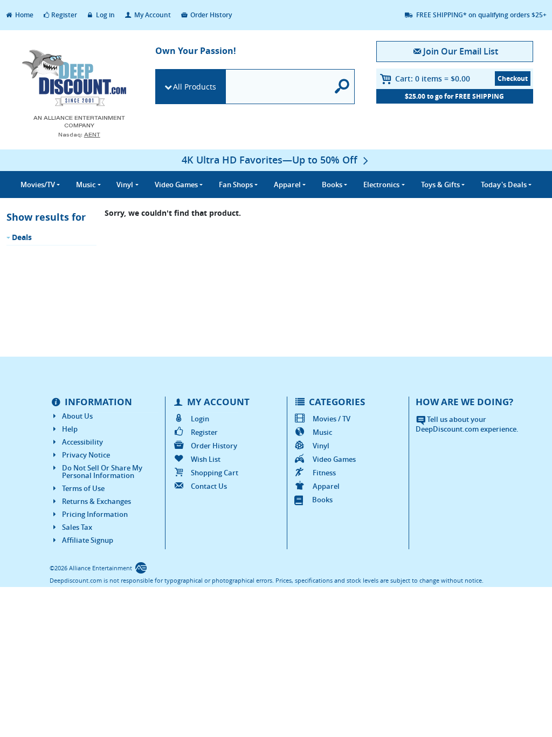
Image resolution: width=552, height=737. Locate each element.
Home (23, 14)
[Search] (342, 86)
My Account (152, 14)
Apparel (326, 486)
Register (64, 14)
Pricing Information (95, 514)
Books (322, 499)
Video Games (334, 459)
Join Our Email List (460, 51)
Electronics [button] (381, 184)
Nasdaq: (79, 134)
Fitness (324, 472)
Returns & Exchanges (96, 501)
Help (70, 429)
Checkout (513, 78)
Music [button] (85, 184)
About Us (77, 416)
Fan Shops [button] (236, 184)
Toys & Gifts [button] (440, 184)
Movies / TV (331, 419)
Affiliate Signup (87, 540)
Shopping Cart (214, 472)
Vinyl (321, 446)
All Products (194, 86)
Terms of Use (83, 488)
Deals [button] (504, 184)
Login (200, 419)
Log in (104, 14)
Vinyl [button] (124, 184)
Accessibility (82, 442)
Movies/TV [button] (37, 184)
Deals (22, 237)
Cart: (432, 78)
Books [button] (332, 184)
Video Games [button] (176, 184)
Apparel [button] (287, 184)
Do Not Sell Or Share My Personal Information (102, 471)
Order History (210, 14)
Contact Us (209, 486)
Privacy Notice (86, 455)
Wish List (205, 459)
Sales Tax (77, 527)
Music (322, 432)
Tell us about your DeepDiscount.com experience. (467, 424)
